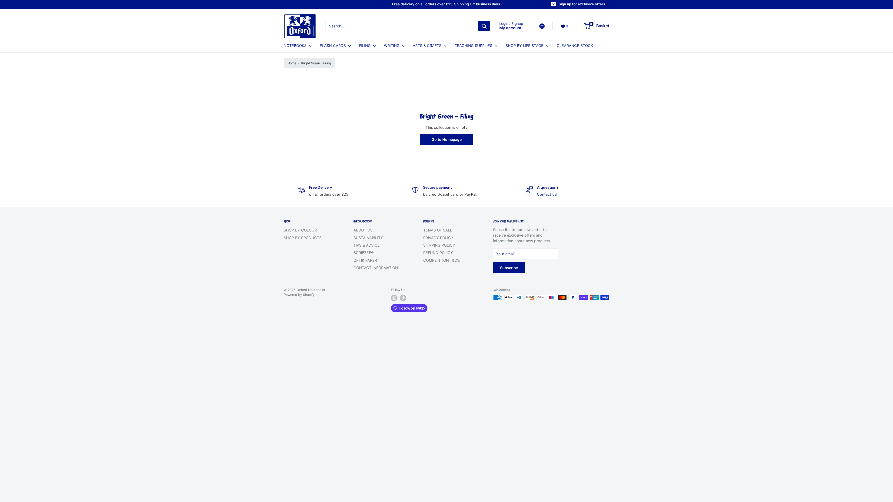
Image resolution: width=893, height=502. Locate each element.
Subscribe (509, 267)
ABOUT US (363, 230)
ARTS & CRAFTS (427, 45)
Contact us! (547, 194)
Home (291, 63)
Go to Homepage (447, 139)
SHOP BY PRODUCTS (303, 237)
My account (510, 28)
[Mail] (542, 26)
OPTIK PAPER (365, 260)
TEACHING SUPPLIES (473, 45)
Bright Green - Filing (316, 63)
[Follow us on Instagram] (394, 298)
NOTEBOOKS (295, 45)
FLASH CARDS (333, 45)
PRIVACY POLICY (438, 237)
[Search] (484, 26)
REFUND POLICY (438, 252)
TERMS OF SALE (437, 230)
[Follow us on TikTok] (403, 298)
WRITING (392, 45)
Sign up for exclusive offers (582, 4)
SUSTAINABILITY (368, 237)
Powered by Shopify (299, 295)
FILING (365, 45)
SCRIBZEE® (363, 252)
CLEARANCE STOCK (575, 45)
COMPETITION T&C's (441, 260)
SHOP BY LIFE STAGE (524, 45)
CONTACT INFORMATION (375, 267)
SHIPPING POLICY (439, 245)
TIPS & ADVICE (366, 245)
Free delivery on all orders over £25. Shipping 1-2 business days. (446, 4)
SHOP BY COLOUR (300, 230)
